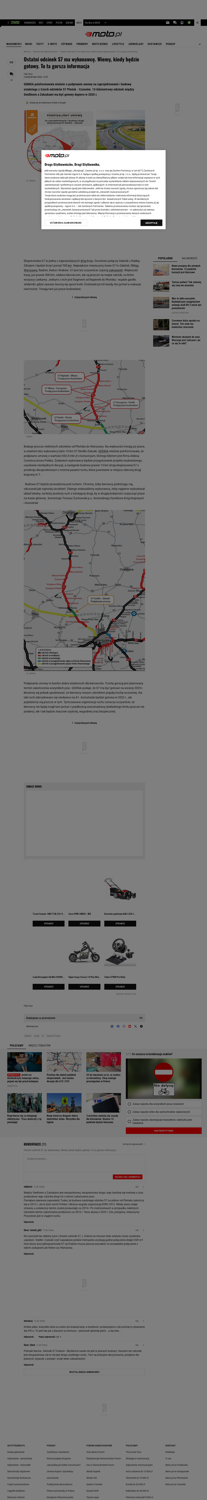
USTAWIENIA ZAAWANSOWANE (66, 222)
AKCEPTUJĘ (151, 223)
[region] (103, 189)
